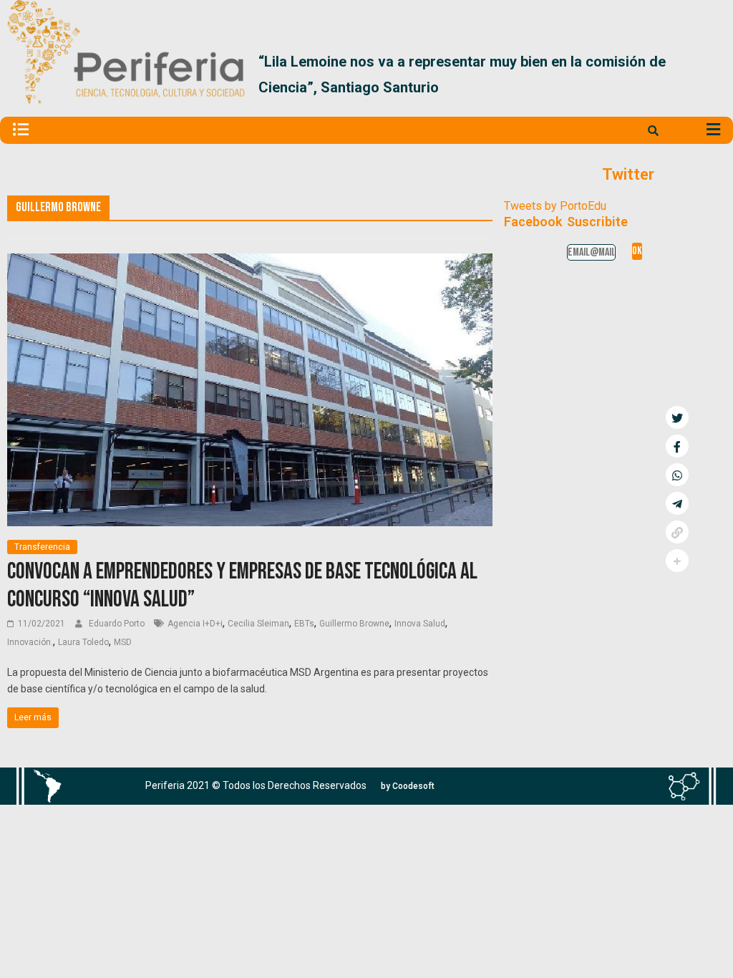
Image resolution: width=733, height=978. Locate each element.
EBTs (304, 624)
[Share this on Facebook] (677, 446)
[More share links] (677, 560)
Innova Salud (419, 624)
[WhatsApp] (677, 474)
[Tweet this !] (677, 417)
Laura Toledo (83, 642)
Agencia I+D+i (195, 624)
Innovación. (30, 642)
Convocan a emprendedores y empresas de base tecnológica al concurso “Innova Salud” (242, 585)
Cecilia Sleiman (258, 624)
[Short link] (677, 532)
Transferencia (42, 547)
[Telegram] (677, 503)
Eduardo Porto (118, 624)
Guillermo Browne (354, 624)
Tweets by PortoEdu (555, 206)
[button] (709, 74)
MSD (123, 642)
